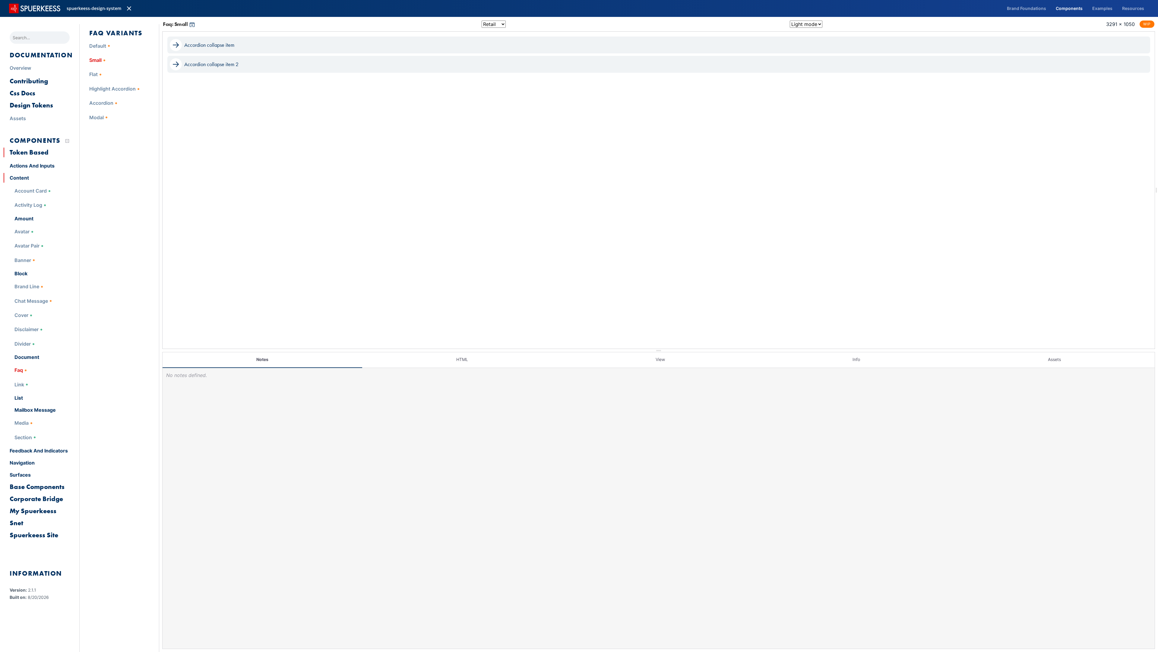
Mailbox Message (35, 410)
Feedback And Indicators (39, 451)
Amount (23, 219)
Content (19, 178)
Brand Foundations (1026, 8)
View (660, 359)
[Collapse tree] (67, 141)
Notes (262, 359)
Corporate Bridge (36, 498)
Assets (1054, 359)
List (18, 398)
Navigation (22, 463)
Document (26, 357)
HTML (462, 359)
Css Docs (22, 93)
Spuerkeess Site (34, 535)
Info (856, 359)
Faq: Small (176, 24)
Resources (1133, 8)
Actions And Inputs (32, 166)
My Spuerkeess (33, 511)
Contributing (29, 81)
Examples (1102, 8)
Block (20, 273)
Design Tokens (31, 105)
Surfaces (20, 475)
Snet (16, 523)
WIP (1147, 24)
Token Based (29, 152)
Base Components (37, 486)
